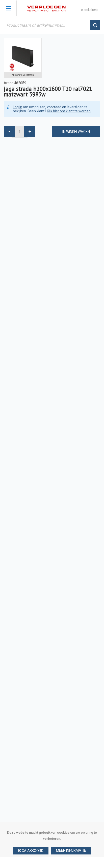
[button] (71, 850)
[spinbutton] (19, 131)
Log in (17, 107)
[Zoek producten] (95, 25)
